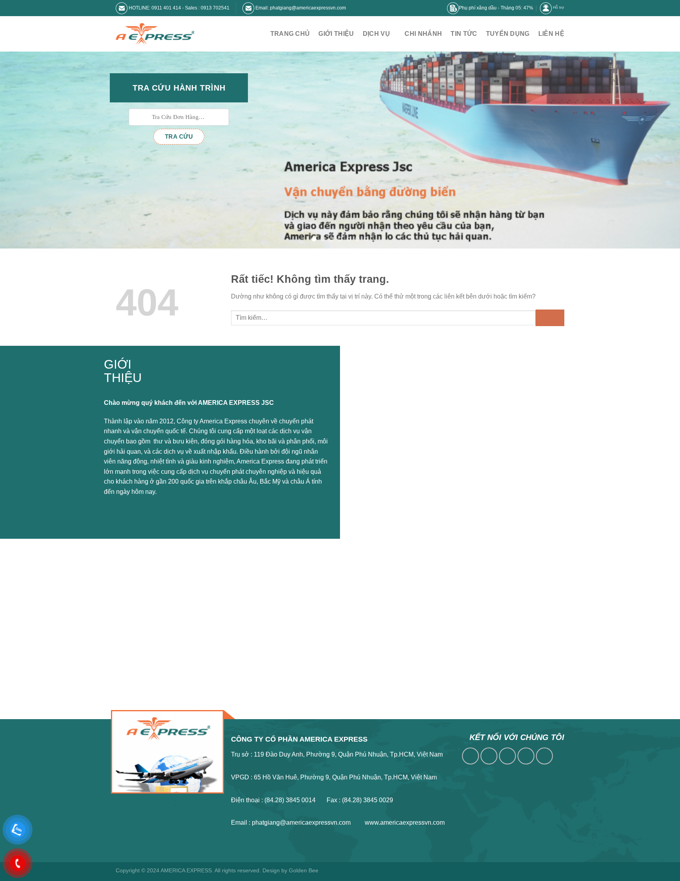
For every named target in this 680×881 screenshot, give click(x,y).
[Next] (656, 150)
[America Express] (155, 34)
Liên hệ (551, 33)
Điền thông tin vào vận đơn (398, 417)
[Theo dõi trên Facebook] (470, 755)
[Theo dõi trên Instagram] (488, 755)
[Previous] (24, 150)
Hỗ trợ (558, 7)
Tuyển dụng (508, 33)
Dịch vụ (376, 33)
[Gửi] (550, 318)
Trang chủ (290, 33)
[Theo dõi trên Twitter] (507, 755)
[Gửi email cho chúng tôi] (525, 755)
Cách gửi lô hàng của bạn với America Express (426, 389)
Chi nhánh (423, 33)
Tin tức (464, 33)
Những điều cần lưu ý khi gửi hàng (409, 431)
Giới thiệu (336, 33)
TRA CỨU (179, 136)
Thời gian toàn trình (387, 482)
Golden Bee (303, 870)
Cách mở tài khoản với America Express (416, 403)
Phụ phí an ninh (382, 444)
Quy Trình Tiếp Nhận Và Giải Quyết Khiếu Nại (424, 496)
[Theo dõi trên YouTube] (544, 755)
